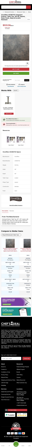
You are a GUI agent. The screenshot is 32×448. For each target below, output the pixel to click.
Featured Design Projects (23, 366)
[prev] (3, 48)
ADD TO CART (9, 113)
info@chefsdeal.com (22, 405)
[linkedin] (19, 419)
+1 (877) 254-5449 (21, 403)
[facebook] (10, 419)
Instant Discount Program (7, 391)
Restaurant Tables (21, 12)
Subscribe (26, 358)
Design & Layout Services (7, 397)
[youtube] (13, 419)
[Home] (2, 12)
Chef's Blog (19, 374)
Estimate (27, 80)
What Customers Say (22, 382)
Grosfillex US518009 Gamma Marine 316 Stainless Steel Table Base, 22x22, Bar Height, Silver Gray (8, 108)
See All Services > (5, 399)
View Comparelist (21, 86)
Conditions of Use (5, 372)
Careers (19, 377)
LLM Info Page (4, 382)
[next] (29, 48)
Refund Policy (4, 377)
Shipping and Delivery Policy (8, 380)
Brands (18, 372)
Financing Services (5, 394)
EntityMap (3, 385)
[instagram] (22, 419)
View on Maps (20, 394)
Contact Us (4, 369)
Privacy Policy (4, 374)
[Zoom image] (27, 63)
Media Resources (21, 380)
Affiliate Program (21, 369)
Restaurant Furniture (9, 12)
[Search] (28, 7)
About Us (3, 366)
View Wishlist (11, 86)
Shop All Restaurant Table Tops (10, 234)
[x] (16, 419)
